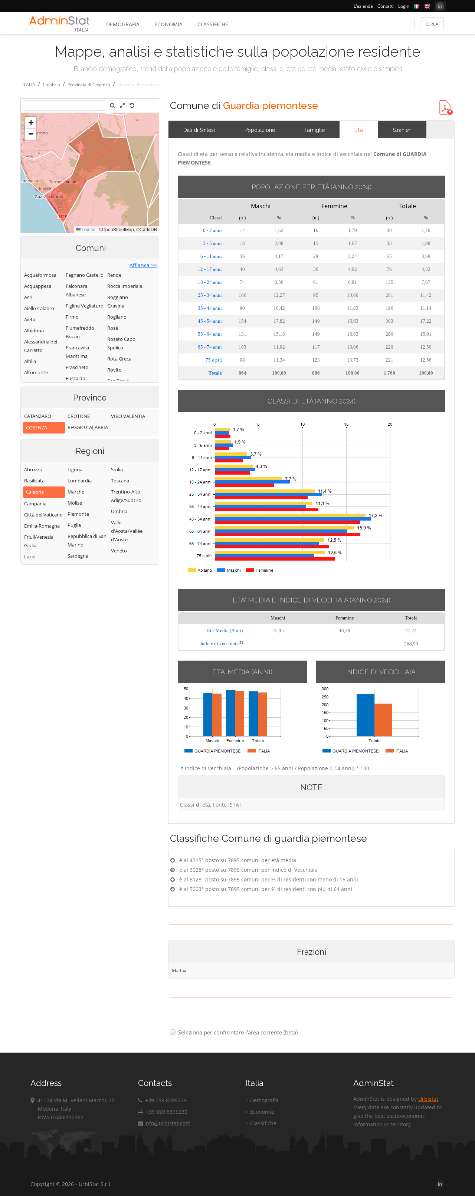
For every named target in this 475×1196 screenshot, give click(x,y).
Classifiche (212, 24)
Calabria (51, 85)
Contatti (385, 6)
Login (403, 6)
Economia (168, 24)
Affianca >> (143, 265)
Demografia (123, 24)
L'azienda (363, 6)
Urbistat (428, 1098)
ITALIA (28, 85)
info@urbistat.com (167, 1123)
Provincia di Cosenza (89, 85)
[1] (241, 642)
